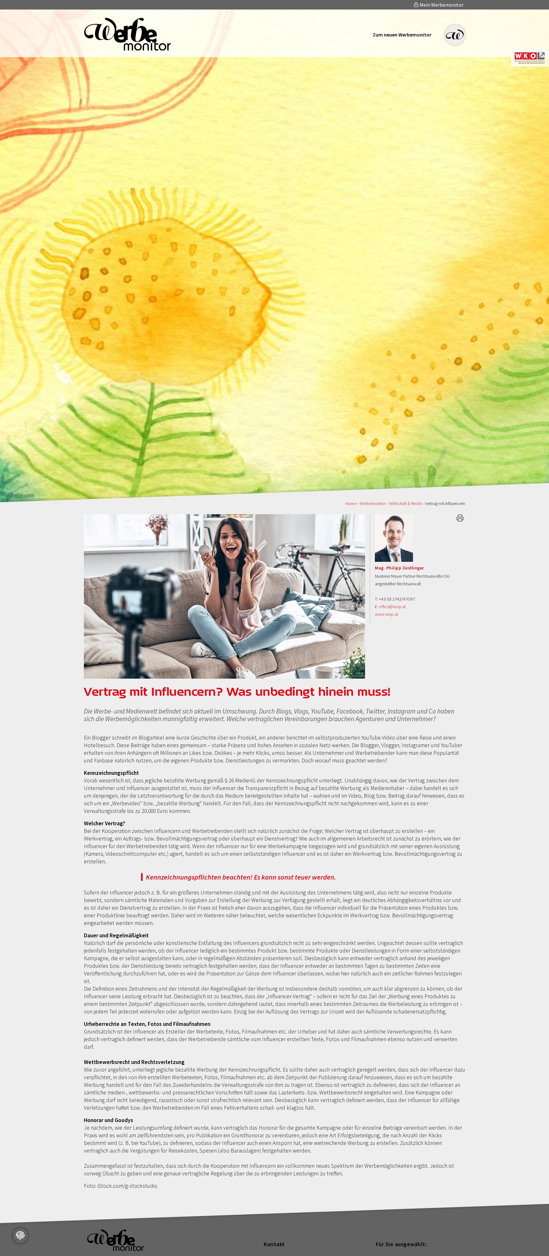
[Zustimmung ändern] (20, 1235)
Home (350, 503)
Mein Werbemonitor (441, 5)
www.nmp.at (386, 614)
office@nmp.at (392, 606)
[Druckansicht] (460, 518)
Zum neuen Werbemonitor (402, 34)
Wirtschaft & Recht (405, 503)
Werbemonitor (373, 503)
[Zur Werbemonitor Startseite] (127, 48)
